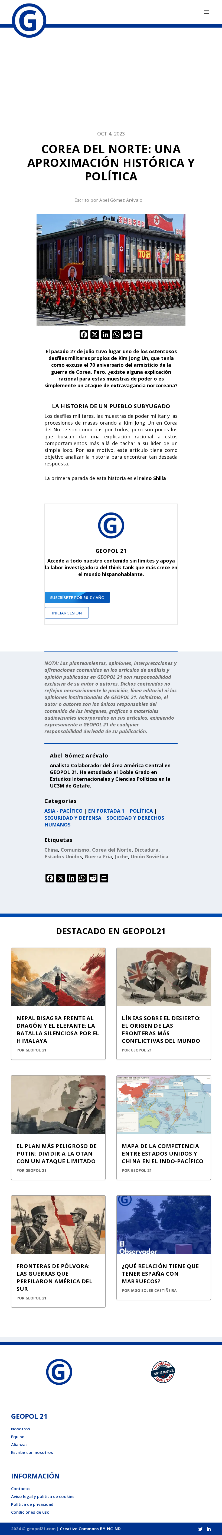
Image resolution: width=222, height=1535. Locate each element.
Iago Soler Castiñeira (154, 1290)
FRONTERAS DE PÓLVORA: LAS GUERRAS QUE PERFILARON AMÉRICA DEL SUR (54, 1277)
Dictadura (146, 849)
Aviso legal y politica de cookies (42, 1496)
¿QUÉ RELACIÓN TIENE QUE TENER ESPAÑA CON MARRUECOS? (160, 1273)
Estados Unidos (63, 856)
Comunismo (75, 849)
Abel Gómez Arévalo (120, 200)
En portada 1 (106, 811)
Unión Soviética (149, 856)
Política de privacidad (32, 1504)
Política (141, 811)
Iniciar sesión (67, 613)
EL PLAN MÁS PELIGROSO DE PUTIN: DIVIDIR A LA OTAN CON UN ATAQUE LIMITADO (57, 1153)
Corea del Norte (112, 849)
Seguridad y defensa (72, 818)
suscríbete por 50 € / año (77, 597)
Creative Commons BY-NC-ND (90, 1528)
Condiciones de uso (30, 1512)
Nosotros (20, 1428)
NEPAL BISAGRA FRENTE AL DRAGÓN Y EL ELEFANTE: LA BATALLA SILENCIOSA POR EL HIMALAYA (58, 1029)
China (51, 849)
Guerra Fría (98, 856)
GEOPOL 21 (35, 1050)
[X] (94, 335)
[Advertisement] (111, 82)
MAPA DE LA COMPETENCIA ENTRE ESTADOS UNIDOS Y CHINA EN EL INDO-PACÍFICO (163, 1153)
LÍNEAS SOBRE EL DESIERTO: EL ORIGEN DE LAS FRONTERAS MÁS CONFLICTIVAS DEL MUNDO (161, 1029)
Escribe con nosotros (32, 1452)
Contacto (20, 1488)
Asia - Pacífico (63, 811)
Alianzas (19, 1444)
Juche (121, 856)
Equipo (18, 1436)
